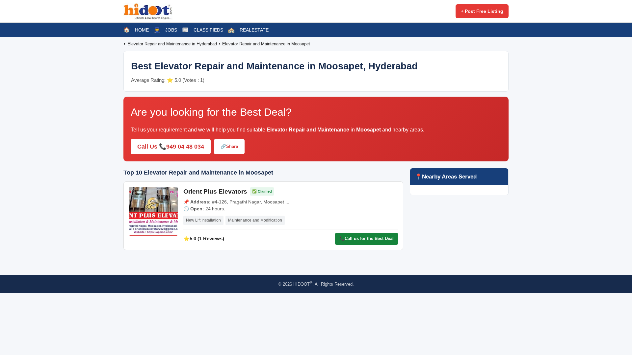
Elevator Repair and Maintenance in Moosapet (266, 43)
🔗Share (229, 146)
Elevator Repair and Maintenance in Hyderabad (172, 43)
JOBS (171, 30)
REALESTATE (254, 30)
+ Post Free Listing (482, 11)
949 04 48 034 (185, 146)
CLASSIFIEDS (208, 30)
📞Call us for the (366, 238)
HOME (142, 30)
